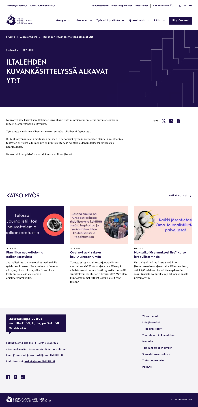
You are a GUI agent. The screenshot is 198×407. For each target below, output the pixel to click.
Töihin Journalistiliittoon (157, 348)
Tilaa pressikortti (99, 6)
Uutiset (11, 50)
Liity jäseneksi (180, 20)
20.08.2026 (11, 249)
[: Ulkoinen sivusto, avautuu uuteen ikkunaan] (164, 121)
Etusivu (10, 37)
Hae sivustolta (161, 6)
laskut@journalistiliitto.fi (40, 361)
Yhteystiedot (141, 6)
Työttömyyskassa (15, 6)
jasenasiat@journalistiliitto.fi (45, 355)
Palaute (147, 367)
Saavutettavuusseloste (156, 354)
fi (180, 6)
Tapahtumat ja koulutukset (158, 335)
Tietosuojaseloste (153, 360)
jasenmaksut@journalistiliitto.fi (48, 349)
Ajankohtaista (28, 37)
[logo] (19, 25)
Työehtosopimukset (121, 6)
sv (185, 6)
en (190, 6)
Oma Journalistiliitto (41, 6)
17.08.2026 (139, 249)
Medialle (147, 341)
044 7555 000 (49, 343)
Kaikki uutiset (178, 195)
